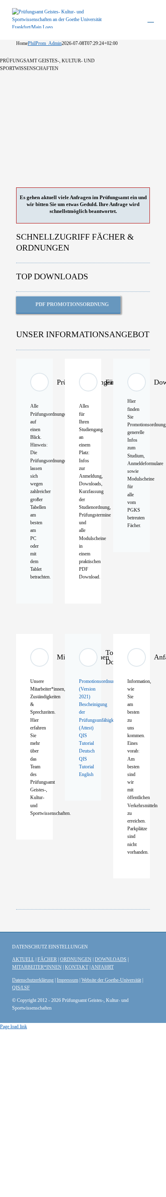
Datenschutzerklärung (33, 980)
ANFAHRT (102, 967)
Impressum (67, 980)
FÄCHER (47, 959)
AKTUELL (23, 959)
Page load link (13, 1026)
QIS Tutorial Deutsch (87, 743)
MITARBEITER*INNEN (37, 967)
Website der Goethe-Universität (111, 980)
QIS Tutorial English (86, 766)
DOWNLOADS (111, 959)
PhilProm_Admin (45, 43)
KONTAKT (76, 967)
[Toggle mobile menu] (150, 18)
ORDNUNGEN (75, 959)
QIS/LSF (21, 988)
